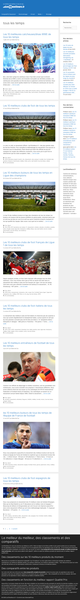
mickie (21, 92)
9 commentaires (9, 95)
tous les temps (42, 161)
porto (29, 161)
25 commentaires (9, 295)
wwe (19, 94)
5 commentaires (9, 333)
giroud (38, 464)
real (8, 517)
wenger (5, 401)
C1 (26, 227)
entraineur (19, 399)
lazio (39, 329)
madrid (45, 515)
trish (8, 94)
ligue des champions (20, 229)
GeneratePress (29, 597)
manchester (16, 161)
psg (28, 294)
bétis (19, 515)
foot (45, 159)
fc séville (41, 159)
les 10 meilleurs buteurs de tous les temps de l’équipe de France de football (27, 414)
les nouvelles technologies (43, 590)
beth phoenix (32, 90)
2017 (12, 227)
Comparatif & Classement (9, 14)
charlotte (49, 90)
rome (16, 331)
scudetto (20, 331)
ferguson (24, 399)
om (25, 294)
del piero (41, 227)
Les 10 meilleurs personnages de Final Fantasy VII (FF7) (70, 66)
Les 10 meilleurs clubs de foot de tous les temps (29, 105)
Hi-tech (33, 14)
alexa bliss (14, 90)
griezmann (43, 464)
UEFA (39, 294)
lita (10, 92)
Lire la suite (15, 85)
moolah (26, 92)
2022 (9, 90)
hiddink (29, 399)
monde (38, 399)
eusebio (52, 227)
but (20, 227)
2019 (6, 292)
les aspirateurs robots (10, 547)
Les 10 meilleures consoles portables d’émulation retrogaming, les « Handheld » (69, 55)
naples (12, 331)
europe (36, 159)
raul (35, 229)
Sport (10, 89)
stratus (48, 92)
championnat (14, 292)
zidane (48, 161)
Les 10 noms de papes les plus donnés (68, 47)
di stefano (47, 227)
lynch (12, 92)
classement (28, 159)
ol (23, 294)
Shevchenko (6, 230)
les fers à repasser (21, 547)
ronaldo (50, 229)
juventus (5, 161)
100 (6, 227)
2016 (8, 227)
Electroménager (23, 14)
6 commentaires (9, 232)
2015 (6, 329)
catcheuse (43, 90)
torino (25, 331)
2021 (6, 90)
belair (26, 90)
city (23, 159)
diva (53, 90)
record (45, 229)
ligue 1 (44, 292)
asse (9, 292)
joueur (12, 229)
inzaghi (8, 229)
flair (4, 92)
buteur (23, 227)
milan (26, 161)
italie (31, 329)
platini (4, 466)
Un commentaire (9, 468)
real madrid (34, 161)
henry (4, 229)
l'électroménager (31, 590)
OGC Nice (19, 294)
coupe (29, 292)
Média (39, 14)
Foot (6, 157)
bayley (19, 90)
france (41, 292)
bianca (38, 90)
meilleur (22, 161)
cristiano (36, 227)
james (7, 92)
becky (23, 90)
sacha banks (34, 92)
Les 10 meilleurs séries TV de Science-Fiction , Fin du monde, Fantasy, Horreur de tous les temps (69, 153)
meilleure (17, 92)
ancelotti (7, 399)
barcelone (10, 159)
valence (24, 517)
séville (11, 517)
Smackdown (42, 92)
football (49, 159)
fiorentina (23, 329)
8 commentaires (9, 519)
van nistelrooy (22, 230)
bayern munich (18, 159)
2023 (6, 159)
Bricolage (48, 14)
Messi (32, 229)
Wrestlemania (13, 94)
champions (22, 292)
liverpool (10, 161)
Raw (30, 92)
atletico (10, 515)
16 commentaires (9, 162)
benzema (10, 464)
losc (11, 294)
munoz (42, 399)
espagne (33, 515)
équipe (26, 464)
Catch (6, 89)
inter (52, 159)
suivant (14, 529)
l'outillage (56, 590)
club (33, 159)
